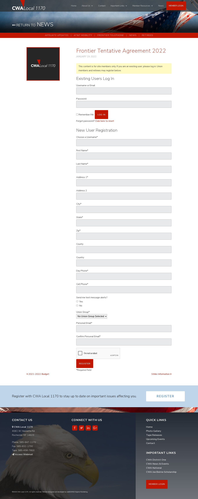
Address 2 (81, 190)
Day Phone (82, 270)
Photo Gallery (153, 431)
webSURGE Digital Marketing (77, 492)
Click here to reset (104, 121)
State (79, 217)
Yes (81, 301)
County (79, 244)
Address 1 (82, 177)
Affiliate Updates (56, 35)
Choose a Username (87, 137)
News (161, 5)
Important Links (117, 5)
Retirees (147, 35)
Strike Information (160, 374)
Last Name (82, 163)
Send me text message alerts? (91, 297)
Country (80, 257)
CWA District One (156, 459)
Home (73, 5)
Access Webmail (23, 454)
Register (165, 396)
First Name (82, 150)
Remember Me (86, 114)
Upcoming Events (155, 439)
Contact (101, 5)
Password (81, 98)
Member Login (176, 5)
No (80, 305)
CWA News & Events (157, 463)
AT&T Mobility (83, 35)
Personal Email (84, 323)
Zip (78, 230)
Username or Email (85, 85)
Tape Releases (154, 435)
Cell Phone (82, 284)
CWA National (154, 468)
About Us (86, 5)
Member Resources (141, 5)
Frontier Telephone (110, 35)
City (78, 204)
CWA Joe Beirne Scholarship (161, 472)
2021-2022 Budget (38, 374)
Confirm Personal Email (88, 336)
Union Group (83, 312)
